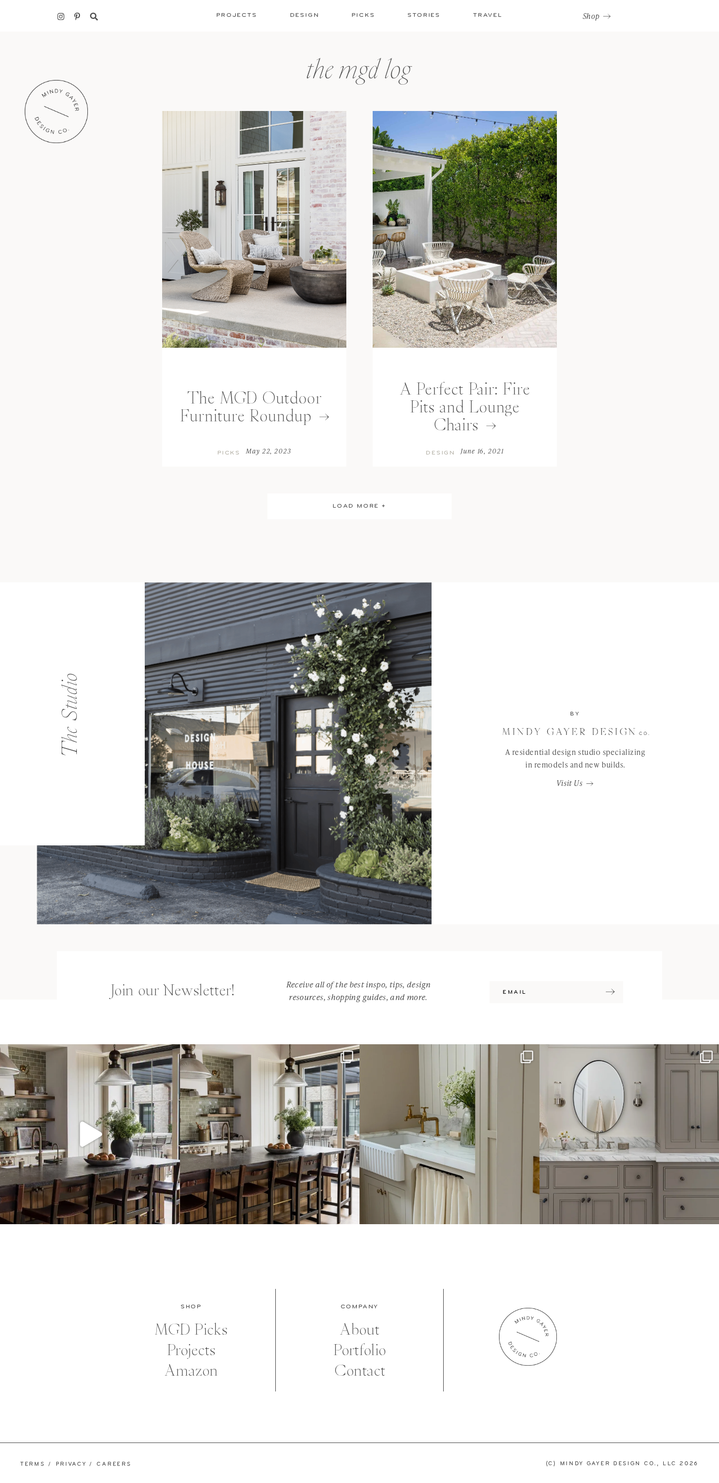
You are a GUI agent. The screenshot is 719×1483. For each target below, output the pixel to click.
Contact (359, 1370)
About (359, 1329)
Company (360, 1307)
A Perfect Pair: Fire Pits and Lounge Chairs (465, 407)
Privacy (71, 1464)
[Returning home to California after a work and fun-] (449, 1134)
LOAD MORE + (359, 506)
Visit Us (569, 783)
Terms (33, 1464)
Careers (114, 1464)
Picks (229, 453)
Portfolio (359, 1350)
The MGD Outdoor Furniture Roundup (251, 407)
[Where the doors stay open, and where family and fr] (90, 1134)
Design (440, 453)
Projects (191, 1350)
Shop (591, 16)
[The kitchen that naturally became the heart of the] (270, 1134)
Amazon (191, 1370)
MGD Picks (191, 1329)
